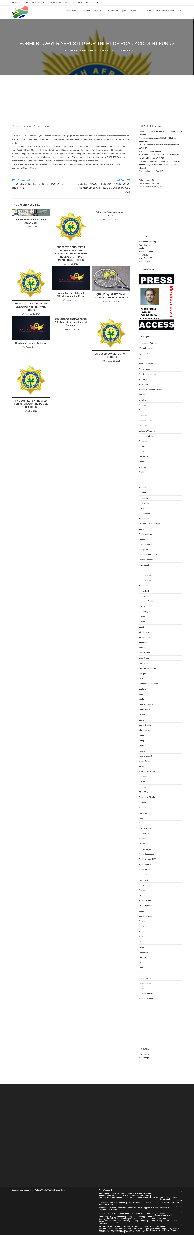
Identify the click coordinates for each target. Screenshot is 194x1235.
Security (142, 895)
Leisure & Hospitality (147, 668)
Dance (141, 462)
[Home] (61, 51)
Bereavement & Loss (140, 1227)
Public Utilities (145, 870)
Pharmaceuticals (146, 828)
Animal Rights (144, 369)
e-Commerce (164, 1228)
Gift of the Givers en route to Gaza (111, 214)
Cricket (142, 446)
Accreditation (35, 3)
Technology (143, 952)
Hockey (142, 596)
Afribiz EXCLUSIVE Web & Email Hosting (50, 1190)
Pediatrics (143, 813)
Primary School (145, 849)
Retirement (143, 880)
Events (142, 529)
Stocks (142, 942)
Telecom (142, 957)
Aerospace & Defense (148, 343)
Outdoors (142, 802)
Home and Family (146, 601)
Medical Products (146, 704)
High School (144, 591)
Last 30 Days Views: (147, 187)
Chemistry (151, 1217)
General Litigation (146, 560)
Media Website (105, 1190)
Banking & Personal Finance (150, 390)
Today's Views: (145, 180)
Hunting (142, 617)
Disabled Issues (145, 472)
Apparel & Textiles (151, 1208)
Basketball (117, 1221)
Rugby (141, 885)
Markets (142, 694)
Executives (128, 1230)
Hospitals (142, 606)
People (141, 818)
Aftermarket (112, 1195)
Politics (142, 839)
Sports (141, 926)
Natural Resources (146, 761)
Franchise (146, 1230)
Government (144, 565)
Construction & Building (108, 1210)
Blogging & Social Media (133, 1213)
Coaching (161, 1227)
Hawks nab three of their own (31, 343)
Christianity (152, 1219)
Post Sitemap (144, 1054)
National (142, 751)
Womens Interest (146, 999)
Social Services (145, 916)
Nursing (142, 782)
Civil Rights (143, 426)
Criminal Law (144, 457)
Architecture (164, 1208)
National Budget (145, 756)
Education (143, 482)
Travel (141, 988)
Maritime (142, 689)
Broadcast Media (56, 3)
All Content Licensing (20, 3)
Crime (46, 127)
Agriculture (143, 353)
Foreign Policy (145, 550)
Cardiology (164, 1203)
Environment (144, 519)
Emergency (143, 498)
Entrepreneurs (144, 513)
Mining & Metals (145, 725)
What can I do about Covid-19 (151, 171)
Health (141, 570)
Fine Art (148, 1193)
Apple (111, 1223)
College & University (147, 431)
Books (129, 1197)
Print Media (69, 3)
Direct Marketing (151, 1228)
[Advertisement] (97, 104)
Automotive (143, 384)
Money (141, 740)
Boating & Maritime (139, 1221)
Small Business (145, 906)
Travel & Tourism (146, 993)
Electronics (140, 1232)
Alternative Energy (135, 1208)
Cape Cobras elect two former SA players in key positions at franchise (71, 322)
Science (142, 890)
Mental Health (144, 710)
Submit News (96, 3)
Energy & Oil (144, 508)
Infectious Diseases (147, 632)
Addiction (113, 1203)
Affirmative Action (146, 348)
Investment (143, 642)
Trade (141, 973)
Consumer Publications (140, 1195)
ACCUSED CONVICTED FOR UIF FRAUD (111, 355)
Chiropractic (175, 1203)
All (39, 127)
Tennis (141, 968)
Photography (144, 833)
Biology (129, 1217)
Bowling (151, 1221)
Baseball (108, 1221)
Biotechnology (139, 1217)
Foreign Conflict (145, 544)
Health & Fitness (146, 575)
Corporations (144, 441)
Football (174, 1221)
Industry (142, 627)
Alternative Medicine (147, 364)
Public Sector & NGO (147, 859)
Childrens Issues (146, 421)
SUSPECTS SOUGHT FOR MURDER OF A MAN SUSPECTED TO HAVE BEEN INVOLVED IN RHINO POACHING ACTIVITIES (71, 253)
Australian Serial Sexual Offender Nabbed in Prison (71, 294)
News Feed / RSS (82, 3)
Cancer (142, 410)
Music (141, 746)
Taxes (141, 947)
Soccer (142, 911)
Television (143, 962)
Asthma (148, 1203)
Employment (144, 503)
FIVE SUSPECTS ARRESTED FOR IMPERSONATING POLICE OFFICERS (31, 404)
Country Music (131, 1193)
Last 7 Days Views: (147, 184)
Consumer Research (123, 1228)
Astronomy (120, 1217)
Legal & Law (144, 658)
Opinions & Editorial (147, 797)
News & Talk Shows (147, 771)
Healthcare (143, 586)
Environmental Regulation (149, 524)
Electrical (142, 493)
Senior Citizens (145, 900)
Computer (119, 1223)
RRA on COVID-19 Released (150, 151)
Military (142, 715)
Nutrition (142, 787)
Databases (129, 1232)
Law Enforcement (146, 653)
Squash (142, 932)
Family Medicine (145, 534)
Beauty (142, 395)
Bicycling (126, 1221)
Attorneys (143, 379)
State (141, 937)
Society (142, 921)
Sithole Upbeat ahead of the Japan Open (31, 221)
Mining (141, 720)
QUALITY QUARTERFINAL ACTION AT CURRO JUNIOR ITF (111, 296)
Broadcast (143, 400)
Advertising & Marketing (116, 1197)
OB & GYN (143, 792)
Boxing (159, 1221)
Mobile (141, 735)
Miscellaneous (145, 730)
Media (45, 3)
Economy (143, 477)
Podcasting (103, 1217)
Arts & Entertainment (147, 374)
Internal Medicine (146, 637)
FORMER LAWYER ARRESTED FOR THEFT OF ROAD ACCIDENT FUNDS (101, 51)
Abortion (104, 1203)
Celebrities (143, 415)
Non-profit (143, 777)
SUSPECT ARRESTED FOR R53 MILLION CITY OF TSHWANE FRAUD (31, 307)
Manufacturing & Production (150, 684)
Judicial (142, 648)
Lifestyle (142, 673)
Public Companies (146, 854)
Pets (141, 823)
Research (143, 875)
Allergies (122, 1203)
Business (142, 405)
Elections (142, 488)
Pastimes (143, 808)
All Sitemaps (144, 1058)
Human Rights (144, 611)
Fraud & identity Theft (148, 555)
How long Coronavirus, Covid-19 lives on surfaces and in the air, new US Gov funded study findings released (159, 164)
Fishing (154, 1230)
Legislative (143, 663)
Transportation (145, 978)
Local (141, 678)
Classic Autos (124, 1195)
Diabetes (142, 467)
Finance (142, 539)
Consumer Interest (146, 436)
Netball (141, 766)
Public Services (145, 864)
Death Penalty (170, 1230)
